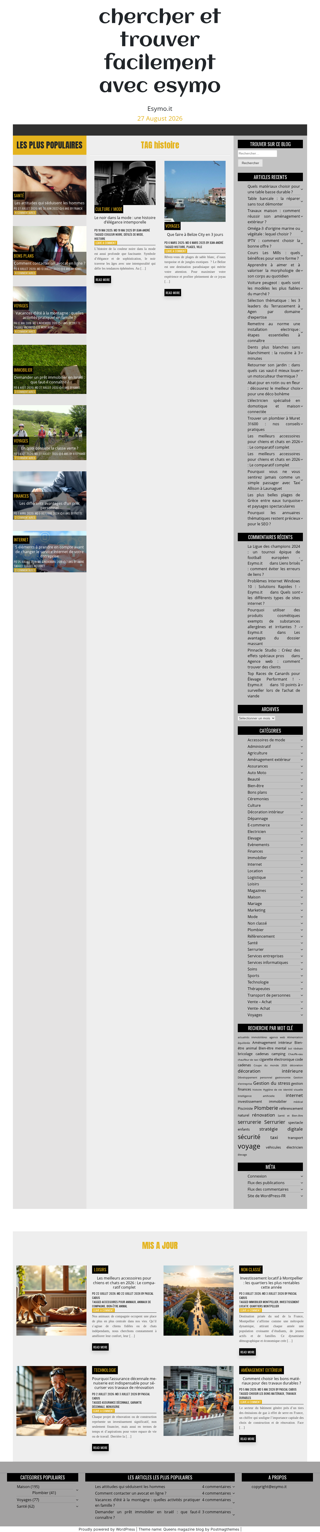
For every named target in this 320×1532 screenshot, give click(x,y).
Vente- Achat (259, 1008)
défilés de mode (133, 234)
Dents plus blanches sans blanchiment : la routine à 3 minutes (274, 353)
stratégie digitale (281, 1129)
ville (199, 247)
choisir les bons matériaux (266, 1393)
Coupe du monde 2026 (270, 1065)
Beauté (254, 779)
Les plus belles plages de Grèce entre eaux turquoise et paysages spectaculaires (274, 500)
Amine (80, 562)
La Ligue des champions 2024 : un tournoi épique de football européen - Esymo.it (274, 555)
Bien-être (256, 785)
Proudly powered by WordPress (107, 1529)
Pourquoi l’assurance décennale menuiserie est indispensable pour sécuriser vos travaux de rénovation (124, 1383)
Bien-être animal (117, 1306)
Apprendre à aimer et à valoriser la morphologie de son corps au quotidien (274, 270)
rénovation (263, 1115)
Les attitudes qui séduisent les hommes (50, 202)
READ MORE (103, 279)
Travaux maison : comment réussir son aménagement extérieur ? (274, 216)
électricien (295, 1147)
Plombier (256, 929)
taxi (274, 1137)
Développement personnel (255, 1077)
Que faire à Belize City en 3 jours (195, 234)
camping (278, 1053)
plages (190, 247)
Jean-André (143, 230)
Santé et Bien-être (290, 1115)
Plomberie (266, 1107)
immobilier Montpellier (263, 1302)
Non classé (257, 923)
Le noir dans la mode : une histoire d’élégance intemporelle (125, 220)
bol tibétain (295, 1048)
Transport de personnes (269, 995)
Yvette (76, 323)
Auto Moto (257, 772)
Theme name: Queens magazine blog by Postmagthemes (188, 1529)
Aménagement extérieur (269, 759)
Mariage (255, 903)
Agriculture (257, 753)
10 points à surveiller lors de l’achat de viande (274, 690)
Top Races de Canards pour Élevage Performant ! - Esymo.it (274, 679)
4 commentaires (25, 213)
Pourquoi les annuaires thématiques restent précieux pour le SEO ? (274, 518)
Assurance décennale (115, 1402)
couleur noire (113, 234)
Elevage (254, 838)
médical (298, 1101)
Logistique (257, 877)
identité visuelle (293, 1089)
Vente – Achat (260, 1001)
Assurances (258, 766)
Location (255, 870)
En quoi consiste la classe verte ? (49, 448)
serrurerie (249, 1121)
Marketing (256, 910)
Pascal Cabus (288, 1389)
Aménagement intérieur (272, 1042)
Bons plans (24, 256)
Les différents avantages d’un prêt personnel (49, 505)
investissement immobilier (262, 1101)
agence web (277, 1037)
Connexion (257, 1176)
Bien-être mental (272, 1048)
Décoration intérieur (266, 812)
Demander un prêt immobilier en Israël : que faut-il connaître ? (49, 379)
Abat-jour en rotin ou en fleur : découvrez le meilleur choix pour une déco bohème (274, 388)
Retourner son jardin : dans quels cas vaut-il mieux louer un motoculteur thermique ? (274, 370)
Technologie (258, 982)
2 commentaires (25, 458)
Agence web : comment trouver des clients (274, 664)
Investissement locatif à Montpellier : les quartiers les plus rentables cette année (271, 1283)
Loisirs (253, 884)
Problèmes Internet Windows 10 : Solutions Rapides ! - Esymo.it (274, 586)
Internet (21, 540)
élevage (242, 1154)
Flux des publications (266, 1182)
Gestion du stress (271, 1083)
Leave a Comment (106, 243)
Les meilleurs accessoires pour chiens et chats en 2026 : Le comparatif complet (274, 441)
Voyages (21, 306)
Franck (78, 208)
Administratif (259, 746)
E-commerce (259, 825)
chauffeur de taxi (248, 1059)
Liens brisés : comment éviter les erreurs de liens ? (274, 569)
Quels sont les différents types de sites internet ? (274, 598)
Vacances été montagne (39, 327)
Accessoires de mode (266, 740)
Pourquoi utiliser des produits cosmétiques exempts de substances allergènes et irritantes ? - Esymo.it (274, 621)
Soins (252, 969)
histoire (99, 239)
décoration (296, 1065)
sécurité (249, 1136)
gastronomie (282, 1077)
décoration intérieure (270, 1071)
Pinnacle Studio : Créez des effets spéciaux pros (274, 653)
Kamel (78, 269)
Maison (254, 897)
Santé (19, 195)
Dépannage (258, 818)
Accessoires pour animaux (119, 1302)
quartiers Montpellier (264, 1306)
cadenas (262, 1053)
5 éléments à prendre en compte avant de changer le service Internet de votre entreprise (49, 551)
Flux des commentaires (268, 1189)
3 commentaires (25, 392)
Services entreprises (265, 956)
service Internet (34, 566)
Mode (117, 209)
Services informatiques (268, 962)
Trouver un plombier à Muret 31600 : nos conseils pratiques (274, 424)
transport (295, 1137)
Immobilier (23, 370)
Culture (102, 209)
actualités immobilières (252, 1037)
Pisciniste (245, 1108)
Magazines (257, 890)
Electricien (257, 831)
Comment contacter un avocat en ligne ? (49, 263)
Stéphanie (79, 454)
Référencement (261, 936)
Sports (253, 975)
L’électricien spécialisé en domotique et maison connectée (274, 406)
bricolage (245, 1053)
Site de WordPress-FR (267, 1195)
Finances (21, 496)
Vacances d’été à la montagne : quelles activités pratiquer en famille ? (50, 315)
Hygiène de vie (272, 1089)
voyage (249, 1146)
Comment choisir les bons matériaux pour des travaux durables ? (271, 1381)
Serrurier (256, 949)
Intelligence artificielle (256, 1096)
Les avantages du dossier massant (274, 638)
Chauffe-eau (295, 1054)
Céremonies (258, 798)
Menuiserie (112, 1407)
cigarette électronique (276, 1059)
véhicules (273, 1147)
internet (294, 1095)
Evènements (258, 844)
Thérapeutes (259, 988)
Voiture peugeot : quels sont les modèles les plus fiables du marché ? (274, 288)
